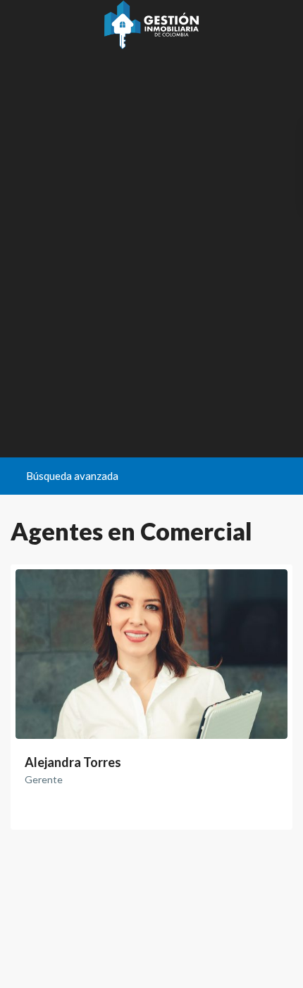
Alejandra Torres (73, 762)
